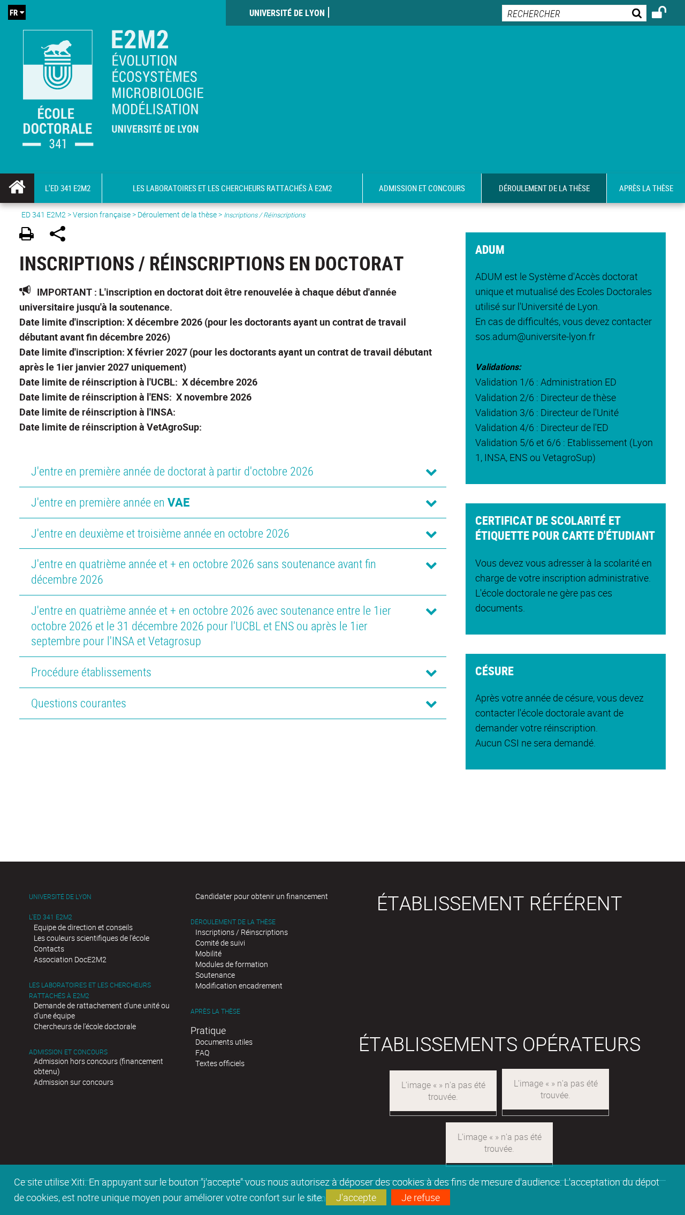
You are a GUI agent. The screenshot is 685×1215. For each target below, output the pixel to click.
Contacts (49, 949)
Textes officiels (220, 1063)
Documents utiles (224, 1042)
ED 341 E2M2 (43, 214)
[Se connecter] (666, 14)
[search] (574, 13)
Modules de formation (231, 964)
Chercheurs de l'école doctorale (85, 1026)
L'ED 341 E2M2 (50, 917)
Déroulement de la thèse (177, 214)
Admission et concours (68, 1051)
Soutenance (215, 975)
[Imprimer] (30, 235)
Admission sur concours (73, 1082)
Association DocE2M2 (70, 959)
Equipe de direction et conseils (83, 927)
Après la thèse (215, 1011)
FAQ (202, 1052)
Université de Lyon (287, 13)
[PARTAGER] (61, 235)
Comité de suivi (220, 943)
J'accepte (356, 1197)
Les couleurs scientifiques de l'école (91, 938)
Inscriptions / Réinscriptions (241, 932)
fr (14, 12)
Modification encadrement (239, 985)
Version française (102, 214)
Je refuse (420, 1197)
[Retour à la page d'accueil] (113, 86)
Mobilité (208, 953)
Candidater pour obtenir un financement (261, 896)
